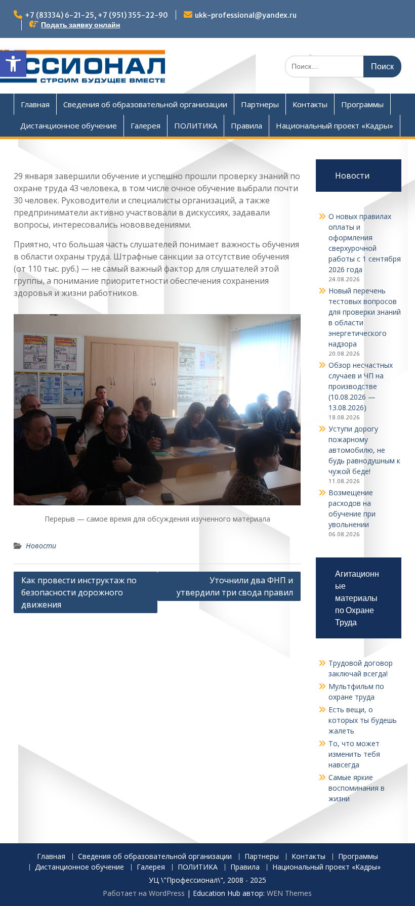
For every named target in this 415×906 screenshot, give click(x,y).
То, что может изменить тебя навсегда (354, 754)
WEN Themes (289, 893)
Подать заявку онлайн (80, 24)
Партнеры (260, 104)
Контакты (310, 104)
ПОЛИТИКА (195, 125)
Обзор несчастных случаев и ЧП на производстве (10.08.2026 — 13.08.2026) (360, 386)
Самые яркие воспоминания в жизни (356, 787)
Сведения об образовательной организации (145, 104)
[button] (13, 64)
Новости (41, 545)
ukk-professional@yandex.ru (246, 15)
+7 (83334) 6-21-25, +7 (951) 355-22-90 (96, 15)
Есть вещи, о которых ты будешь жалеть (362, 720)
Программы (362, 104)
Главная (35, 104)
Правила (246, 125)
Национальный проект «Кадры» (334, 125)
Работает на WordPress (144, 893)
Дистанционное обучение (68, 125)
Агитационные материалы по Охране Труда (357, 598)
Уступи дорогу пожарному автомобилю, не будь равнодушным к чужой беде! (364, 450)
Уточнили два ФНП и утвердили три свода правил (235, 586)
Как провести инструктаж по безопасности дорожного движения (79, 592)
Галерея (145, 125)
